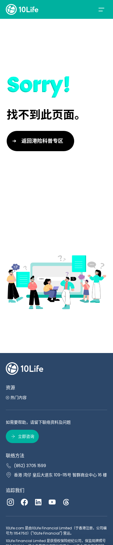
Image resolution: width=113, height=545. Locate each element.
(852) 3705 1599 (30, 466)
